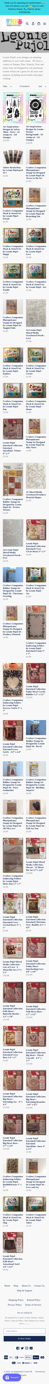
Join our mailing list (24, 1313)
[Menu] (44, 23)
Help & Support (24, 1290)
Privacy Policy (15, 1304)
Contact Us (39, 1285)
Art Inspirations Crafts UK (21, 1372)
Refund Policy (34, 1300)
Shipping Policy (16, 1300)
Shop (15, 1285)
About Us (26, 1285)
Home (7, 1285)
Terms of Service (33, 1304)
